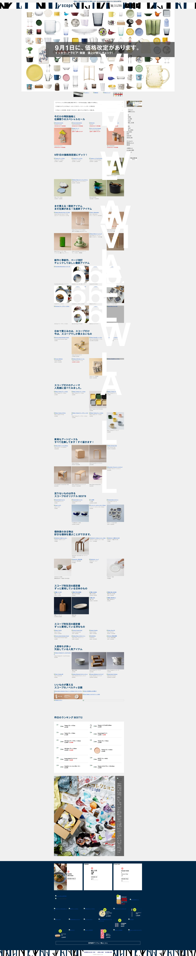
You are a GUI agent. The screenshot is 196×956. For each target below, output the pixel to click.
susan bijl (129, 135)
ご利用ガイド (130, 148)
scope (128, 126)
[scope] (67, 6)
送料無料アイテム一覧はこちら (98, 943)
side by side (129, 137)
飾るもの (129, 120)
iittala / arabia (130, 129)
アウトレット (130, 109)
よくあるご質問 (130, 150)
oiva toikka (129, 131)
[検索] (128, 154)
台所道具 (129, 116)
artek (128, 133)
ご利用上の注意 (100, 952)
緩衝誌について (130, 143)
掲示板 (128, 144)
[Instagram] (128, 158)
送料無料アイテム (131, 111)
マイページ (129, 152)
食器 (128, 115)
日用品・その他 (130, 122)
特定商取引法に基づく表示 (89, 952)
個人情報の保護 (108, 952)
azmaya (128, 128)
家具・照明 (129, 118)
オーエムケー (130, 141)
